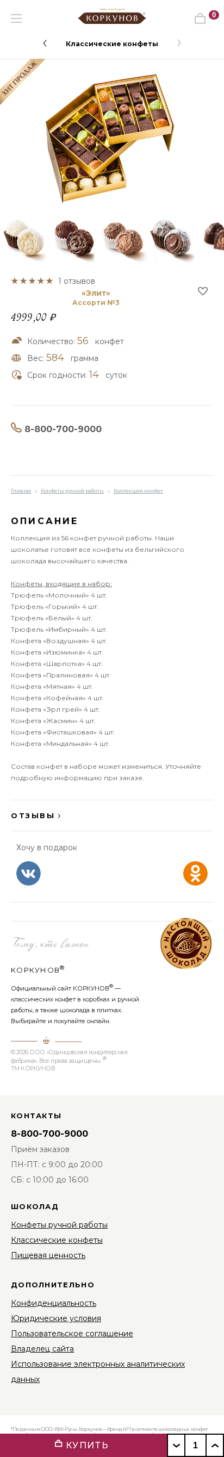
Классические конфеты (112, 44)
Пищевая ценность (48, 1255)
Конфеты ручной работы (72, 491)
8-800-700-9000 (63, 429)
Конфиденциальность (53, 1303)
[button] (44, 43)
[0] (200, 18)
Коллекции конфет (138, 491)
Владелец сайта (42, 1349)
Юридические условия (56, 1318)
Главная (21, 491)
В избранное (203, 291)
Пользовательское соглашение (72, 1333)
